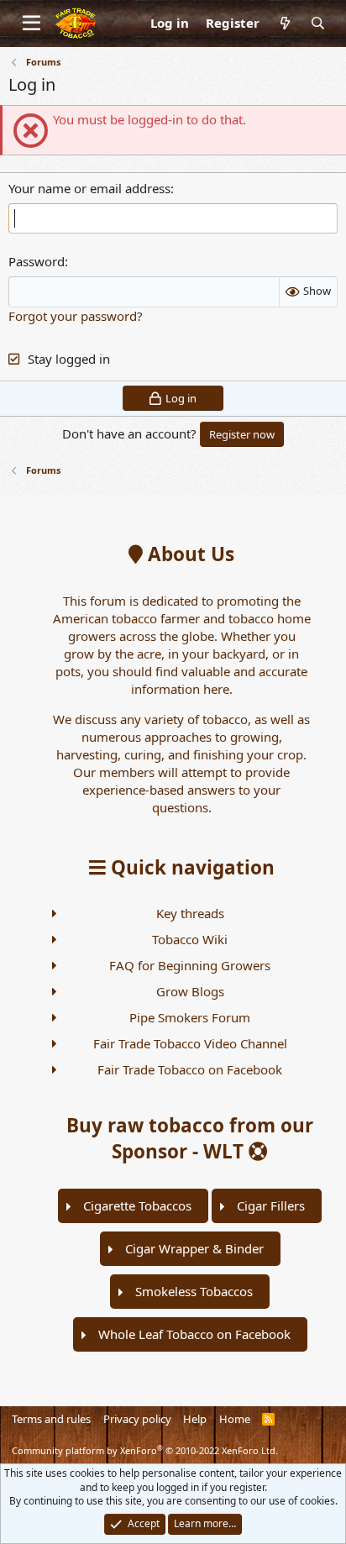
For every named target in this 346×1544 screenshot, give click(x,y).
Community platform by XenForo (145, 1450)
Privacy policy (137, 1418)
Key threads (190, 913)
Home (234, 1418)
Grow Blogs (190, 991)
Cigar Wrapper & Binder (194, 1248)
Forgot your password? (75, 315)
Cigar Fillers (271, 1205)
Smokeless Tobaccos (194, 1291)
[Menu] (31, 24)
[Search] (317, 23)
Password (36, 261)
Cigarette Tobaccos (137, 1205)
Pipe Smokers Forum (189, 1017)
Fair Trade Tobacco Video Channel (190, 1043)
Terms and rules (51, 1418)
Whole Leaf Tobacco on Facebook (194, 1334)
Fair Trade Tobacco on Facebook (189, 1069)
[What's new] (284, 23)
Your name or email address (89, 188)
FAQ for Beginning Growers (189, 965)
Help (195, 1418)
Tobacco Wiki (190, 939)
